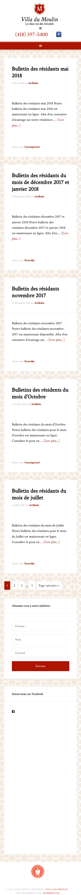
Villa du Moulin (40, 14)
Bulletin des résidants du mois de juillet (39, 494)
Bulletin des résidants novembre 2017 (35, 292)
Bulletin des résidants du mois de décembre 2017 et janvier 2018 (40, 182)
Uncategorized (32, 147)
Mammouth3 (51, 893)
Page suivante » (49, 585)
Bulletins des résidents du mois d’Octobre (40, 393)
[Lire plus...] (56, 340)
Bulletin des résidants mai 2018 (40, 72)
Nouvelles (29, 260)
